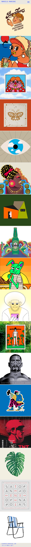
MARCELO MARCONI (9, 1)
